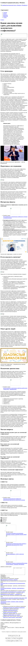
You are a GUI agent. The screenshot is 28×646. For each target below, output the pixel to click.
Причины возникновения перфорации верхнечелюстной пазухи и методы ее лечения (14, 499)
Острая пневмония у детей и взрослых (15, 554)
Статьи (5, 17)
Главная (5, 12)
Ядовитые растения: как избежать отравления (14, 607)
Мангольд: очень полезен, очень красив (12, 617)
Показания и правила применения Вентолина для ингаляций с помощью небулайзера (16, 564)
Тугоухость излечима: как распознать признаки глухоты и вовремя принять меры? (16, 534)
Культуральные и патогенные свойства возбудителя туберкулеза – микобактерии (15, 389)
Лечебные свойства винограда (10, 610)
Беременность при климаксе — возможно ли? (11, 594)
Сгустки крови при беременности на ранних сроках (13, 591)
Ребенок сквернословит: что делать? (11, 614)
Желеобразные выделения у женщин (9, 579)
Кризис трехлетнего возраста (10, 612)
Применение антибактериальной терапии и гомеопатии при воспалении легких (16, 544)
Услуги (5, 13)
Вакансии (5, 16)
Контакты (5, 15)
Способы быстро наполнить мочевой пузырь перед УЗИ (14, 598)
